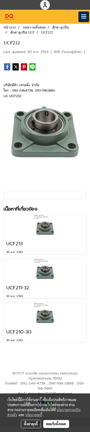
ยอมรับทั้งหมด (56, 424)
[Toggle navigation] (83, 17)
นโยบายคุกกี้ (33, 415)
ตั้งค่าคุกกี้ (31, 424)
